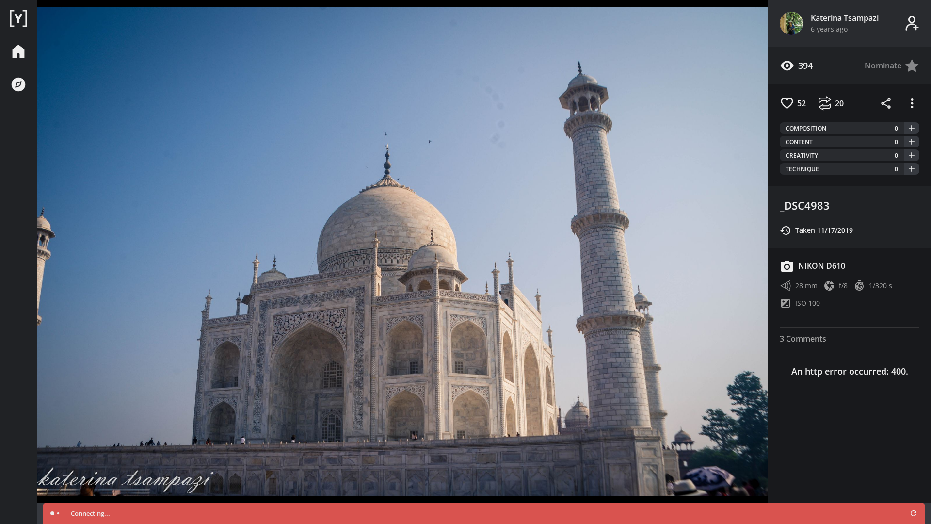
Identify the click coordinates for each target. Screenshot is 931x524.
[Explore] (18, 84)
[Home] (18, 18)
